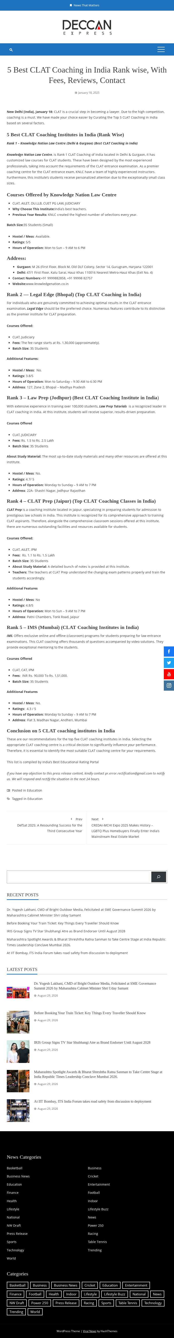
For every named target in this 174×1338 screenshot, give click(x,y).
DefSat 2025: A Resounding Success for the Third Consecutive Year (49, 825)
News (92, 1217)
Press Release (17, 1234)
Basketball (14, 1168)
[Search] (158, 877)
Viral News (89, 1331)
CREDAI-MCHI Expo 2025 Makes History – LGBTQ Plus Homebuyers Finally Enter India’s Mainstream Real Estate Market (126, 828)
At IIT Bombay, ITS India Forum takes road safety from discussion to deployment (67, 953)
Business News (18, 1176)
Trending (95, 1250)
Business (95, 1168)
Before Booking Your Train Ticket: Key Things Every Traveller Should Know (63, 923)
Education (34, 790)
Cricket (93, 1176)
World (11, 1258)
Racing (93, 1234)
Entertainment (99, 1184)
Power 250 (96, 1225)
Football (94, 1193)
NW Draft (14, 1225)
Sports (12, 1242)
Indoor (93, 1201)
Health (12, 1201)
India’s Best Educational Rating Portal (70, 762)
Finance (13, 1193)
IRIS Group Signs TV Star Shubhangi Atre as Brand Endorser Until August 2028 (66, 931)
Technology (15, 1250)
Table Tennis (97, 1242)
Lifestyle (13, 1209)
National (13, 1217)
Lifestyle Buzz (98, 1209)
